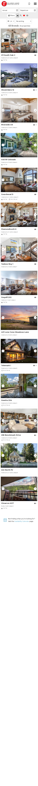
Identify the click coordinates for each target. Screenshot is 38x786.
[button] (35, 3)
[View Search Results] (21, 15)
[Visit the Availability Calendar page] (5, 521)
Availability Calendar (21, 521)
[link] (19, 45)
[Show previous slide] (3, 40)
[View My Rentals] (24, 15)
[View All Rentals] (18, 15)
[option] (11, 21)
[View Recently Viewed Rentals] (27, 15)
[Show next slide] (35, 40)
